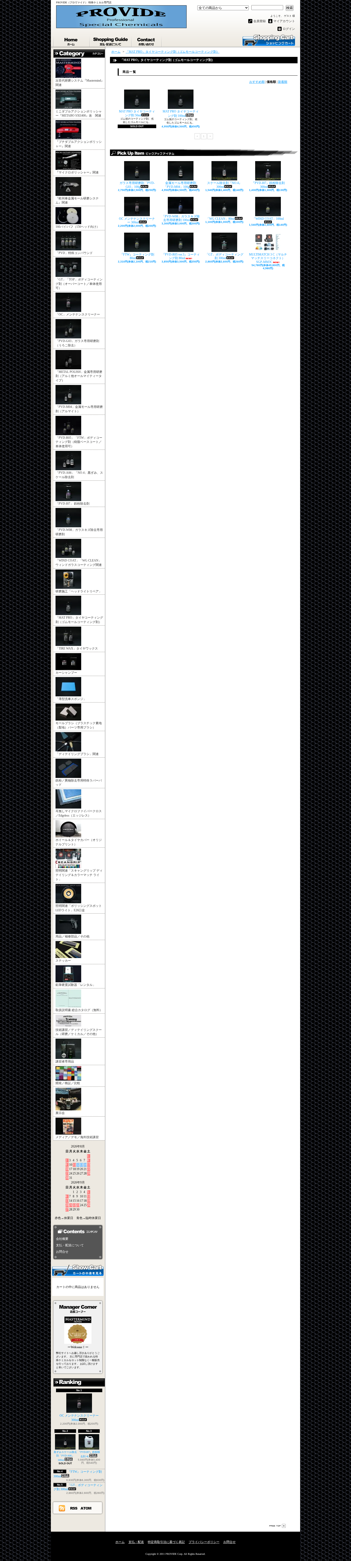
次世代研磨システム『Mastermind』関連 (80, 83)
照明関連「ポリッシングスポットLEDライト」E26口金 (79, 908)
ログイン (289, 29)
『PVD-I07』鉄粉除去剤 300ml (268, 184)
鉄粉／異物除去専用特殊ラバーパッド (79, 783)
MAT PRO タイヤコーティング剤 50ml (137, 113)
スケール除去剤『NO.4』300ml (224, 184)
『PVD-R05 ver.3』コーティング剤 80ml (181, 256)
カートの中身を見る (78, 1270)
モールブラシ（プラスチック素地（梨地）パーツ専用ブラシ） (79, 725)
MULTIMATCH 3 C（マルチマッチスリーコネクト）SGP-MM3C (268, 258)
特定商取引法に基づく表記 (166, 1542)
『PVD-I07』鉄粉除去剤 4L (89, 1454)
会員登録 (259, 21)
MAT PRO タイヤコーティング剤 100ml (181, 113)
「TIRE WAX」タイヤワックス (77, 648)
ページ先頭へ (277, 1526)
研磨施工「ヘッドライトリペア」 (79, 591)
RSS (74, 1508)
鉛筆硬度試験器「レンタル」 (76, 985)
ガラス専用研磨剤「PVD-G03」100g (137, 184)
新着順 (282, 82)
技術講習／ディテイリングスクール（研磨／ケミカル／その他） (79, 1032)
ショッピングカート (269, 40)
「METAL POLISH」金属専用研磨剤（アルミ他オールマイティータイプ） (79, 376)
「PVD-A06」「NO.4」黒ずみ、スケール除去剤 (79, 475)
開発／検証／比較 (68, 1083)
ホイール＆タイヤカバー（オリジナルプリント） (79, 842)
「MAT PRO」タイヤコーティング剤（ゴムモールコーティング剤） (79, 620)
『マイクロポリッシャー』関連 (77, 172)
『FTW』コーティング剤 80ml (137, 256)
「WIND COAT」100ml (268, 219)
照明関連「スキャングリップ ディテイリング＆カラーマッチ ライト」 (79, 875)
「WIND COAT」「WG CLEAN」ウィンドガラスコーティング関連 (79, 563)
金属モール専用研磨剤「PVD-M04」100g (180, 184)
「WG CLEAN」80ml (220, 219)
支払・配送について (111, 40)
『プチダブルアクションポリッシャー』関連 (79, 144)
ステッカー (63, 960)
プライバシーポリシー (204, 1542)
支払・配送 (136, 1542)
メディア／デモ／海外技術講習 (77, 1137)
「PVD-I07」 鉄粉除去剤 (72, 503)
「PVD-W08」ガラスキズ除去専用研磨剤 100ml (181, 218)
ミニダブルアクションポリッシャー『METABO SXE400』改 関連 (79, 114)
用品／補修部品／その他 (72, 936)
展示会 (60, 1113)
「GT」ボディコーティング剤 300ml (224, 256)
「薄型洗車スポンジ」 (71, 699)
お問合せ (147, 40)
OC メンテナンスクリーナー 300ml (79, 1418)
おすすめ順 (257, 82)
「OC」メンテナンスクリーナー (78, 314)
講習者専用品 (65, 1061)
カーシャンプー (66, 672)
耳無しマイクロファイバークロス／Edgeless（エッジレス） (79, 813)
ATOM (86, 1508)
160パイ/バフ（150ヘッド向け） (77, 227)
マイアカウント (284, 21)
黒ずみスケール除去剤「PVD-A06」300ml (65, 1456)
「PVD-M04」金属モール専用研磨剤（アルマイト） (79, 409)
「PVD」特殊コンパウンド (76, 253)
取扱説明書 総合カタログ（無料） (79, 1010)
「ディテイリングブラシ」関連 (77, 754)
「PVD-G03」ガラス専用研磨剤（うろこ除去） (77, 343)
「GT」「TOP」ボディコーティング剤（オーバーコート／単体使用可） (79, 284)
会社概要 (62, 1239)
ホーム (71, 40)
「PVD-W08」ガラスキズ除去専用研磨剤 (79, 532)
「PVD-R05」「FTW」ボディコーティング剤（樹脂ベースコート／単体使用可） (79, 442)
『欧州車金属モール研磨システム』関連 (77, 201)
